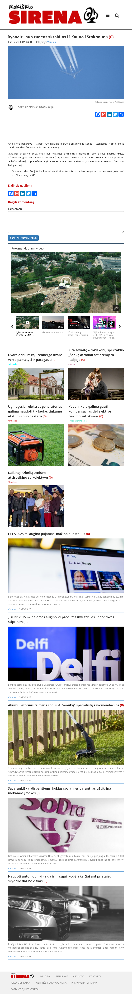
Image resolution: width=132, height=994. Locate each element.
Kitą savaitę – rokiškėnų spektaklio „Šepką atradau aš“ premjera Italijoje (96, 355)
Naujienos (62, 976)
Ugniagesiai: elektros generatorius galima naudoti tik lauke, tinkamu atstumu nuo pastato (35, 411)
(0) (111, 36)
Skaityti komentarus (23, 237)
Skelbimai (45, 976)
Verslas (12, 609)
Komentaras (15, 208)
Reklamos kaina (20, 982)
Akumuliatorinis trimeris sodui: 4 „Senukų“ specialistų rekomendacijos (63, 705)
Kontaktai (95, 976)
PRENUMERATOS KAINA (84, 982)
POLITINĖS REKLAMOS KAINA (50, 982)
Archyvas (78, 976)
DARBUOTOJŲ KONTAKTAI (24, 989)
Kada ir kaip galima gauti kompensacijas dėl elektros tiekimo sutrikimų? (89, 411)
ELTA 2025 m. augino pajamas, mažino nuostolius (46, 534)
